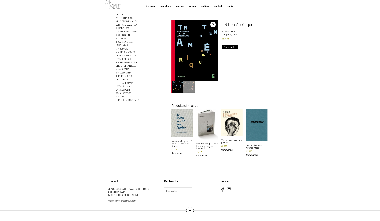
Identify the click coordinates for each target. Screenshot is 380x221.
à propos (150, 6)
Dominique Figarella (127, 31)
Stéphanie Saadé (125, 83)
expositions (165, 6)
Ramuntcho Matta (126, 55)
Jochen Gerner (228, 31)
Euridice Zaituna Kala (127, 100)
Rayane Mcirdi (123, 59)
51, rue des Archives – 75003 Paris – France (128, 189)
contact (218, 6)
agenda (180, 6)
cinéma (192, 6)
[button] (213, 24)
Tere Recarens (124, 76)
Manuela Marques (126, 52)
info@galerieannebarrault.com (122, 201)
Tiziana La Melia (124, 42)
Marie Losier (122, 49)
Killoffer (121, 38)
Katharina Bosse (125, 18)
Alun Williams (123, 96)
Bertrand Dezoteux (126, 25)
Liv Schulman (123, 86)
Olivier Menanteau (126, 66)
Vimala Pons (122, 69)
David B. (120, 14)
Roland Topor (123, 93)
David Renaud (123, 79)
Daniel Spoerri (124, 90)
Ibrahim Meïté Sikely (126, 62)
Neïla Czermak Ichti (126, 21)
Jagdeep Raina (123, 73)
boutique (205, 6)
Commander (230, 47)
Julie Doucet (122, 28)
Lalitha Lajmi (123, 45)
